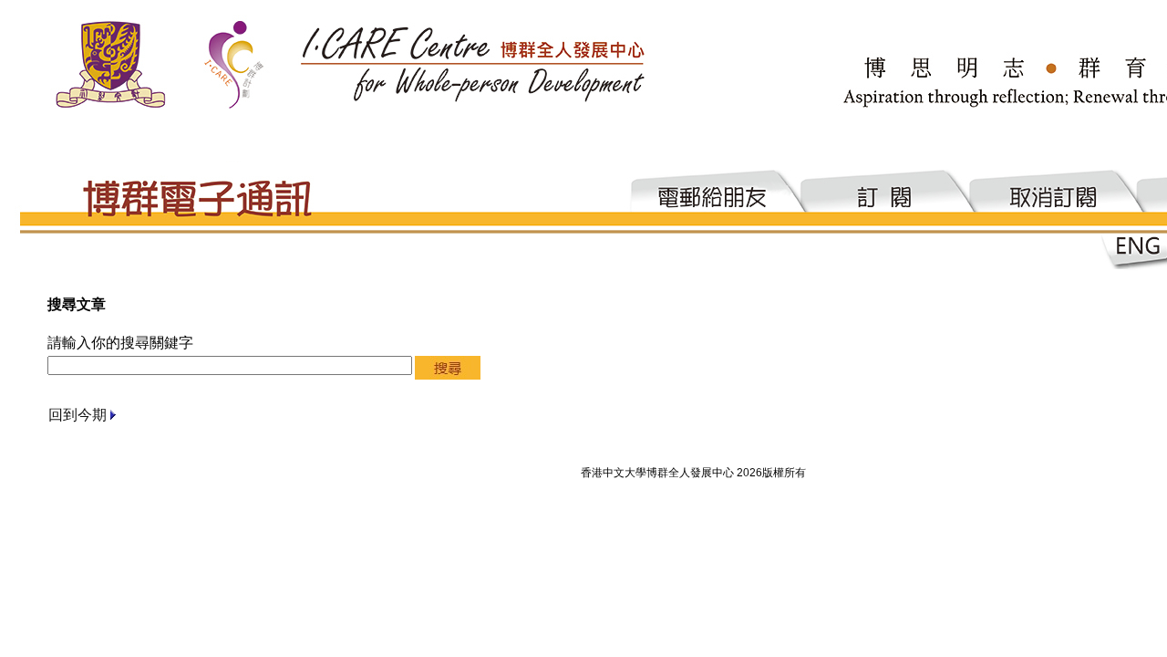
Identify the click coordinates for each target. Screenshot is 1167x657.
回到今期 (77, 414)
